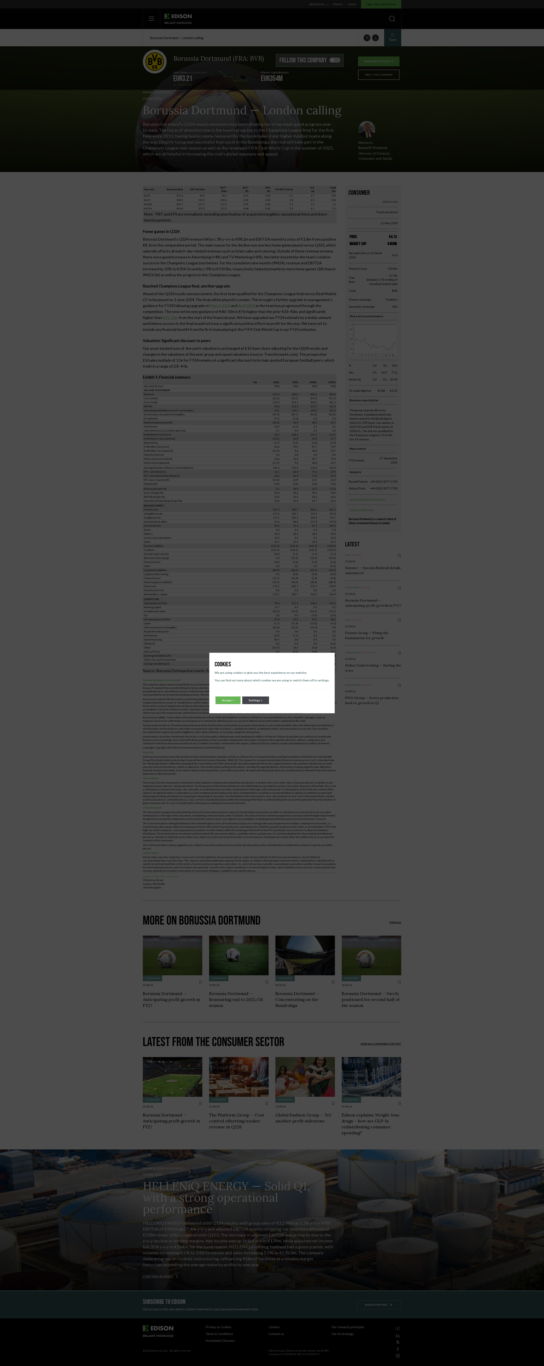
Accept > (228, 700)
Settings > (256, 700)
